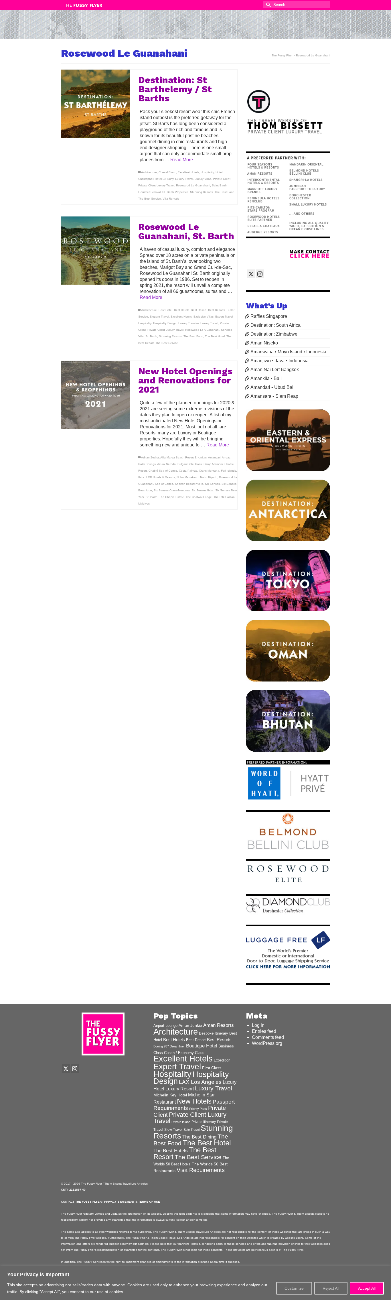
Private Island (180, 1122)
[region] (195, 1283)
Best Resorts (216, 310)
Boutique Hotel (201, 1046)
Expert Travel (224, 316)
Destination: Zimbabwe (273, 334)
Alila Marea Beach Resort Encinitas (183, 457)
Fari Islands (228, 470)
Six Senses (212, 483)
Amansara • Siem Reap (274, 396)
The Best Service (149, 198)
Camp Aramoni (213, 464)
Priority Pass (198, 1108)
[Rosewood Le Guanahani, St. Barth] (95, 250)
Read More (181, 159)
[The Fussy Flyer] (195, 27)
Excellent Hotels (188, 172)
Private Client (221, 178)
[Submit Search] (267, 4)
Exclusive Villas (203, 316)
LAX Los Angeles (200, 1082)
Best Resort (198, 310)
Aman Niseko (264, 342)
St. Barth (151, 336)
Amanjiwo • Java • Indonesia (279, 360)
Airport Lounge (165, 1026)
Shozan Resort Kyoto (189, 483)
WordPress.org (267, 1043)
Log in (258, 1025)
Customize (294, 1288)
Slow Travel (173, 1130)
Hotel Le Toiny (164, 178)
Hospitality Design (165, 323)
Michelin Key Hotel (170, 1095)
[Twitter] (251, 273)
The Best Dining (199, 1137)
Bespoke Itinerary (213, 1033)
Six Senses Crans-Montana (172, 490)
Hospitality (207, 172)
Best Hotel (165, 310)
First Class (211, 1068)
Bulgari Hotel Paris (189, 464)
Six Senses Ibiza (202, 490)
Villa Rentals (171, 198)
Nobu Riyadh (208, 477)
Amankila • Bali (266, 378)
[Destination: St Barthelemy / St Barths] (95, 104)
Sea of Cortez (164, 483)
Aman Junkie (190, 1025)
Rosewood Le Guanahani (193, 185)
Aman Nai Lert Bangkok (274, 369)
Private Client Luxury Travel (156, 185)
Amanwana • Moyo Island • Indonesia (288, 351)
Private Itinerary (203, 1122)
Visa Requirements (201, 1170)
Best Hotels (181, 310)
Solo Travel (192, 1129)
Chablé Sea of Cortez (163, 470)
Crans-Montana (209, 470)
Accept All (367, 1288)
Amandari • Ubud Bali (272, 387)
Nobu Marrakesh (187, 477)
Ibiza (141, 477)
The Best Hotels (170, 1150)
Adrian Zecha (150, 457)
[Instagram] (260, 273)
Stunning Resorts (201, 192)
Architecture (149, 172)
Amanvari (214, 457)
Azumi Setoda (166, 464)
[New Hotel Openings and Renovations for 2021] (95, 395)
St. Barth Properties (175, 192)
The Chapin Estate (171, 497)
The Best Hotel (215, 336)
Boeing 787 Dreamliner (169, 1046)
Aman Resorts (218, 1025)
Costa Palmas (188, 470)
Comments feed (268, 1037)
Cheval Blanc (167, 172)
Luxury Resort (179, 1088)
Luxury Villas (203, 178)
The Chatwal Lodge (199, 497)
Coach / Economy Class (184, 1053)
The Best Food (224, 192)
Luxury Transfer (188, 323)
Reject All (331, 1288)
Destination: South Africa (275, 325)
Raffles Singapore (268, 316)
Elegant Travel (159, 316)
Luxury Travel (184, 178)
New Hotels (194, 1101)
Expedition (222, 1060)
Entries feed (264, 1031)
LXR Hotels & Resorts (160, 477)
